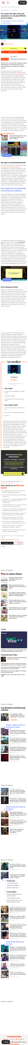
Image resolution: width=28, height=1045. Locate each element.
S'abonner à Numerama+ (13, 474)
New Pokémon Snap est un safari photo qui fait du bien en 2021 (18, 608)
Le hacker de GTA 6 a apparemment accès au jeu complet (17, 658)
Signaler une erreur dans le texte (10, 539)
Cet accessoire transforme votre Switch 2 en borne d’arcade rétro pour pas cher (13, 491)
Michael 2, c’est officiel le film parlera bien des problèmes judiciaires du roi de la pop (18, 957)
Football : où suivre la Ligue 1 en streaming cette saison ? (18, 917)
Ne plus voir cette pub (7, 570)
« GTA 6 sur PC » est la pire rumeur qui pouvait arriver (17, 965)
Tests (3, 546)
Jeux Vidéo (14, 10)
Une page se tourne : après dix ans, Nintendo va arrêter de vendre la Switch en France (14, 509)
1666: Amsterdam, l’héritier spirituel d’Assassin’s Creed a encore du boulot (18, 757)
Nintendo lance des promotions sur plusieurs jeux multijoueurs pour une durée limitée (14, 514)
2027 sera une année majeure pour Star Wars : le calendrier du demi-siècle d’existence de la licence (18, 935)
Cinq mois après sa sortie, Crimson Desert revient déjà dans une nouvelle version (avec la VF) (17, 791)
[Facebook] (14, 1039)
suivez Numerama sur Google (12, 482)
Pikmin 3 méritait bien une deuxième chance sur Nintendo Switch (17, 586)
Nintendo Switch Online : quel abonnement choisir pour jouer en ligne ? (18, 137)
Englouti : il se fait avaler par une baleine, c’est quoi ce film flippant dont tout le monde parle (18, 948)
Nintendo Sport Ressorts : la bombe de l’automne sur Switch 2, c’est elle (12, 526)
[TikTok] (7, 1039)
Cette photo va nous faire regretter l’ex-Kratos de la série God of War (13, 671)
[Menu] (8, 3)
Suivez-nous (5, 59)
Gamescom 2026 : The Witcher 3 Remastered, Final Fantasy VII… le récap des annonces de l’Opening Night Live (18, 740)
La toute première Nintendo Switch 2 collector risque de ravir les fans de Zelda (13, 667)
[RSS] (19, 1039)
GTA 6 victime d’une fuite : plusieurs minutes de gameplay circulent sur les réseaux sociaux (13, 664)
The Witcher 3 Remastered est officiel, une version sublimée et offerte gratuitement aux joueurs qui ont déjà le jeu (18, 749)
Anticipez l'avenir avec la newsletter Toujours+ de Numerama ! (15, 579)
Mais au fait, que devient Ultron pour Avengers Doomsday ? (17, 831)
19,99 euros (16, 74)
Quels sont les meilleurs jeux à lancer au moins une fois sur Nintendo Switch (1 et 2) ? (14, 522)
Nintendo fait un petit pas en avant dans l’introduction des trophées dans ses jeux (13, 518)
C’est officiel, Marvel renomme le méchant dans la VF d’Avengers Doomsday (18, 926)
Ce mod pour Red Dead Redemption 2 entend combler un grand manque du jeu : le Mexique (18, 814)
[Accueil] (3, 3)
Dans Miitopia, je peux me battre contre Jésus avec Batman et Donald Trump (18, 617)
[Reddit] (16, 1039)
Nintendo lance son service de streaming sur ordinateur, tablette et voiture (13, 530)
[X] (9, 1039)
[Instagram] (12, 1039)
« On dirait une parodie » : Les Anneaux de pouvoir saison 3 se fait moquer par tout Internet (18, 822)
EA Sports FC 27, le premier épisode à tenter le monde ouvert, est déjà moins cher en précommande (14, 500)
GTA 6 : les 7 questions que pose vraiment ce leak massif (18, 973)
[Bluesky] (21, 1039)
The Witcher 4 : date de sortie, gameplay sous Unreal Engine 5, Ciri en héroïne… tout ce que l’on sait (18, 800)
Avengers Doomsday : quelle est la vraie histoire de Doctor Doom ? (18, 866)
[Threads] (23, 1039)
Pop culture (6, 10)
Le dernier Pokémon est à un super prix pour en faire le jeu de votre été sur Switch (14, 505)
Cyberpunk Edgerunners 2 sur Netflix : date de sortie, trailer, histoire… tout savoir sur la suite (18, 909)
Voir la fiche (13, 379)
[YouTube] (5, 1039)
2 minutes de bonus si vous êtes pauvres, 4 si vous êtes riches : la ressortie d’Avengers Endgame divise (18, 732)
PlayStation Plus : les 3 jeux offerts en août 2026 (13, 675)
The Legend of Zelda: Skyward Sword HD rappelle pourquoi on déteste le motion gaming (17, 594)
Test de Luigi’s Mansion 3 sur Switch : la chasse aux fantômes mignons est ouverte (18, 601)
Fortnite (15, 81)
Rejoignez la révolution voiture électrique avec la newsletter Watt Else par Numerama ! (13, 650)
